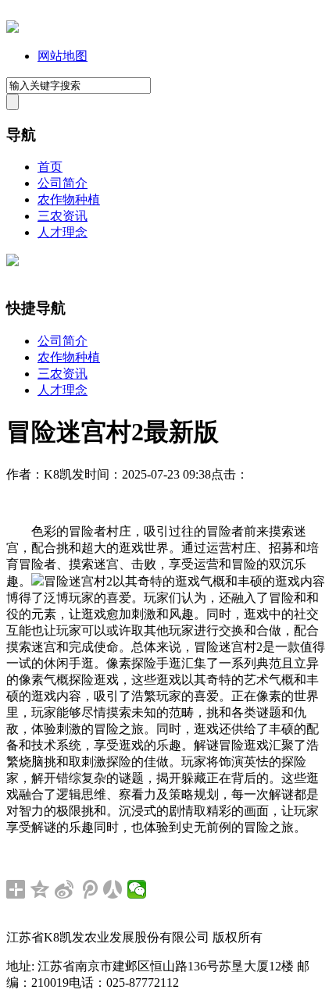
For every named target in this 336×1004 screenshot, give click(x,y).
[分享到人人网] (113, 889)
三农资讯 (63, 216)
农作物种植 (69, 199)
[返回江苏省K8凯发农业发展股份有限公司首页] (12, 28)
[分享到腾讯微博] (88, 889)
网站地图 (63, 55)
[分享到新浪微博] (64, 889)
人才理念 (63, 232)
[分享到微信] (137, 889)
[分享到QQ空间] (40, 889)
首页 (50, 166)
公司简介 (63, 183)
